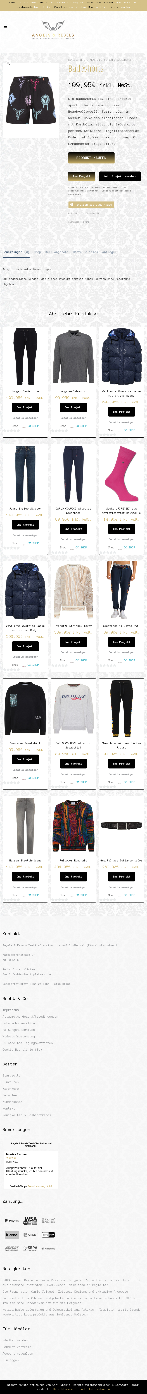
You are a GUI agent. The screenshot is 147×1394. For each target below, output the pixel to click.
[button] (8, 63)
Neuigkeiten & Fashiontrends (27, 1115)
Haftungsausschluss (19, 1029)
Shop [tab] (37, 252)
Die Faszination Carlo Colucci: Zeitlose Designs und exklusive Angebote (65, 1291)
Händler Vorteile (17, 1346)
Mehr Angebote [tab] (57, 252)
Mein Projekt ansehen (120, 176)
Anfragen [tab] (109, 252)
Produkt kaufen (91, 158)
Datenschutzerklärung (21, 1023)
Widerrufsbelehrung (19, 1036)
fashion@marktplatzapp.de (66, 2)
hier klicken (28, 2)
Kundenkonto (12, 1101)
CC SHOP (33, 425)
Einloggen (11, 1360)
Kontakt (9, 1108)
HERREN (108, 60)
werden (125, 7)
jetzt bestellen (125, 2)
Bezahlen (10, 1095)
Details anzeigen (25, 418)
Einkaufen (93, 60)
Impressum (11, 1010)
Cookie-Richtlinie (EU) (22, 1049)
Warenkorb (11, 1088)
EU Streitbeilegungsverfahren (28, 1043)
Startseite (75, 60)
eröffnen (101, 7)
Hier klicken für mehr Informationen (81, 1389)
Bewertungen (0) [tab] (16, 252)
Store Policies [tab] (85, 252)
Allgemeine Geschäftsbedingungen (30, 1016)
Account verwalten (18, 1353)
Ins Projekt (82, 176)
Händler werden (15, 1340)
